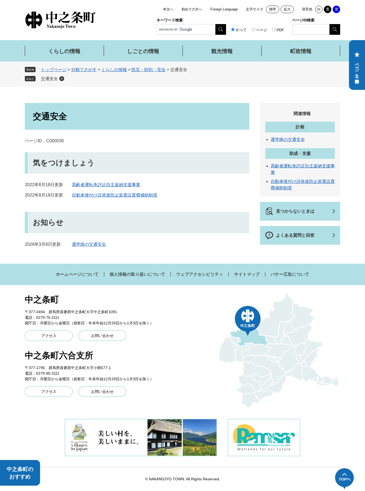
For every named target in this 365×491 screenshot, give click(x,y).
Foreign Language (224, 9)
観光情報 (222, 51)
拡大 (287, 9)
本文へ (168, 9)
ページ (261, 30)
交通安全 (49, 78)
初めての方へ (191, 9)
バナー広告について (290, 274)
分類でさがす (84, 69)
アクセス (48, 335)
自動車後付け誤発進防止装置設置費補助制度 (114, 195)
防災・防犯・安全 (148, 69)
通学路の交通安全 (89, 244)
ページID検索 (303, 20)
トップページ (54, 69)
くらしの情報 (64, 51)
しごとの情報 (143, 51)
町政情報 (301, 51)
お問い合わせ (102, 335)
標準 (272, 9)
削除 (61, 78)
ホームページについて (77, 274)
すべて (241, 30)
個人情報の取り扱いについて (137, 274)
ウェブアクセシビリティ (199, 274)
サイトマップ (247, 274)
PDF (280, 30)
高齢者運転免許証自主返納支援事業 (106, 184)
